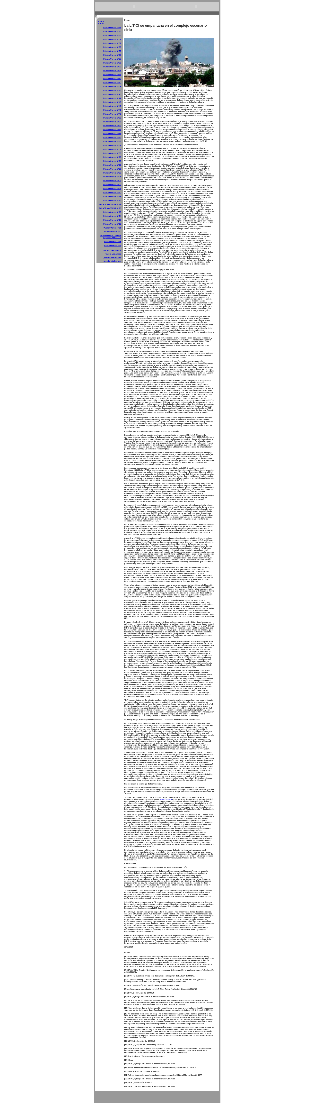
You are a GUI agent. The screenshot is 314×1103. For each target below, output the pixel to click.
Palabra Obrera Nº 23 (112, 181)
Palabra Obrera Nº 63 (112, 35)
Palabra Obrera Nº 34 (112, 137)
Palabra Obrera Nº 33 (112, 141)
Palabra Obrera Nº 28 (112, 161)
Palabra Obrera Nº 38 (112, 122)
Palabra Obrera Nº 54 (112, 71)
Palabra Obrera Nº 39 (112, 118)
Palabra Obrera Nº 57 (112, 59)
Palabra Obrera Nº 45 (112, 94)
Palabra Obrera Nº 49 (112, 86)
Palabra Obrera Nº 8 (112, 242)
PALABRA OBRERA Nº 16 (110, 208)
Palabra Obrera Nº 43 (112, 102)
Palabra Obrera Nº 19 (112, 196)
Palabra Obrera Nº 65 (112, 27)
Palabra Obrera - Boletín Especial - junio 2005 (110, 237)
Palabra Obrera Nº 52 (112, 79)
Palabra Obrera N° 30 (112, 153)
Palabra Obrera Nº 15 (112, 212)
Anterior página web (112, 261)
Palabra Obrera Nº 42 (112, 106)
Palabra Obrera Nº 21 (112, 189)
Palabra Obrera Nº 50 (112, 82)
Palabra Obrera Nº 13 (112, 220)
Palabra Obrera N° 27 (112, 165)
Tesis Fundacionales (112, 257)
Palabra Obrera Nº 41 (112, 110)
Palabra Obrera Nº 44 (112, 98)
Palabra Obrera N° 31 (112, 149)
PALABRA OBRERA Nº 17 (110, 204)
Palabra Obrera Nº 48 (112, 90)
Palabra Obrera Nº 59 (112, 51)
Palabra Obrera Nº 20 (112, 192)
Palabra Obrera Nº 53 (112, 75)
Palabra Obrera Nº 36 (112, 130)
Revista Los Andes (113, 254)
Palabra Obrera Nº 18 (112, 200)
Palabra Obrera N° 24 (112, 177)
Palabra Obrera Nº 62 (112, 39)
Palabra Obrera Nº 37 (112, 126)
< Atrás (101, 23)
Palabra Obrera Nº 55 (112, 67)
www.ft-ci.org (166, 799)
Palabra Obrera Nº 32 (112, 145)
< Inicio (101, 21)
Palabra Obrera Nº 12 (112, 224)
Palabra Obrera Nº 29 (112, 157)
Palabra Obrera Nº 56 (112, 63)
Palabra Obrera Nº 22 (112, 185)
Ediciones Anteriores (112, 250)
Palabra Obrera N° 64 (112, 31)
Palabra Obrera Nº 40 (112, 114)
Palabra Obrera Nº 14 (112, 216)
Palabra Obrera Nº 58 (112, 55)
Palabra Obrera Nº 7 (112, 245)
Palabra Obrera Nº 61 (112, 43)
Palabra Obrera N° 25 (112, 173)
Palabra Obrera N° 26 (112, 169)
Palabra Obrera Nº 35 (112, 134)
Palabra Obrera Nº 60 (112, 47)
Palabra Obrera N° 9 (112, 232)
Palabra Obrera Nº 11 (112, 228)
